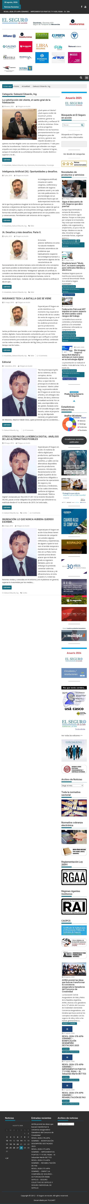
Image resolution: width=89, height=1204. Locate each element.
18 (11, 1144)
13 (18, 1140)
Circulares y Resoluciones (71, 1052)
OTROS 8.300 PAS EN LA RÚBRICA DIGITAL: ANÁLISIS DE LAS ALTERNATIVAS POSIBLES (30, 438)
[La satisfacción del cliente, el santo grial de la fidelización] (19, 110)
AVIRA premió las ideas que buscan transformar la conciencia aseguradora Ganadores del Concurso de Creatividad (42, 1129)
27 (18, 1148)
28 (21, 1148)
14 (21, 1140)
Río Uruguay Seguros (69, 379)
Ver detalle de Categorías (74, 154)
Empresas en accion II (69, 370)
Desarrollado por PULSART (44, 1200)
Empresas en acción (69, 241)
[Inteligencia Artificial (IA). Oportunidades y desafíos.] (19, 179)
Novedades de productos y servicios (71, 245)
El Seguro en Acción (24, 106)
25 (11, 1148)
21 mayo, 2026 (68, 199)
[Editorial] (19, 370)
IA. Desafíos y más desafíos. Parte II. (21, 232)
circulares (66, 1049)
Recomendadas (40, 165)
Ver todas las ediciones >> (72, 735)
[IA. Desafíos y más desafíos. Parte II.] (19, 240)
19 (14, 1144)
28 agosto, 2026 (69, 977)
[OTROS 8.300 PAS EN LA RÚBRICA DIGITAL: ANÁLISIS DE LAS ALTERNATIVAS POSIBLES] (19, 447)
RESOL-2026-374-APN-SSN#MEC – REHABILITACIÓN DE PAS (43, 1163)
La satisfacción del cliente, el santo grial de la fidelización (26, 101)
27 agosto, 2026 (69, 1033)
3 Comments (43, 356)
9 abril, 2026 (80, 347)
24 (7, 1148)
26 (14, 1148)
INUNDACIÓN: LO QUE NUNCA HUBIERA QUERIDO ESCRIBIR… (28, 520)
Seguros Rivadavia (68, 294)
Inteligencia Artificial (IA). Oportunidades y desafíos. (30, 171)
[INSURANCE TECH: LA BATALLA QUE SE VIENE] (19, 306)
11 (11, 1140)
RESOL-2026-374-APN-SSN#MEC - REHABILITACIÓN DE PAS (27, 11)
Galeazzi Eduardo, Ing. (19, 165)
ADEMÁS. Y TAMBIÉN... (69, 1023)
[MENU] (86, 77)
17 (7, 1144)
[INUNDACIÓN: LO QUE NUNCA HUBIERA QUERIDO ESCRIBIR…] (19, 529)
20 (18, 1144)
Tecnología (50, 165)
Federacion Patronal (69, 335)
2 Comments (36, 513)
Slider (32, 226)
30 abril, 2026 (68, 306)
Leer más (6, 160)
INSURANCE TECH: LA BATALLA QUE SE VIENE (26, 298)
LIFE (78, 241)
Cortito (24, 513)
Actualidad (7, 165)
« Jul (6, 1158)
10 (7, 1140)
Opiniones (31, 165)
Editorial (6, 362)
